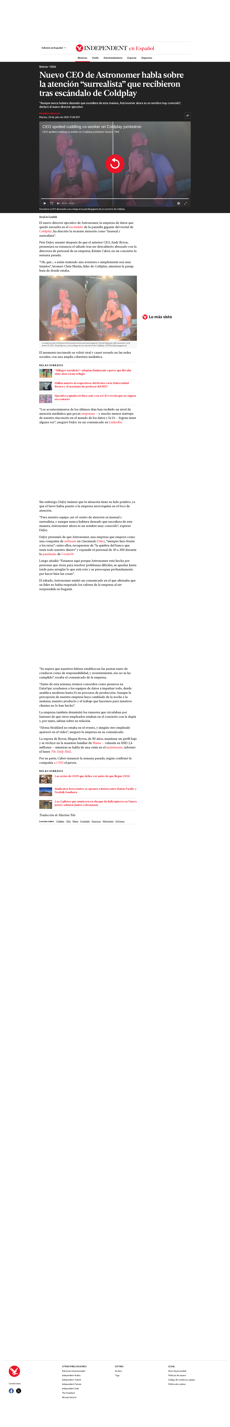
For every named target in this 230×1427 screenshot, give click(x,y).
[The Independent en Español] (115, 48)
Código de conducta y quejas (181, 1380)
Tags (117, 1375)
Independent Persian (71, 1384)
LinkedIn (115, 422)
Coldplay (45, 231)
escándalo (76, 227)
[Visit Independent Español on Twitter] (18, 1390)
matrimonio (114, 747)
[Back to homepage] (35, 1371)
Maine (97, 743)
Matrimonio (108, 821)
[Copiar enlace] (187, 115)
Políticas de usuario (177, 1375)
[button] (54, 48)
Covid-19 (67, 554)
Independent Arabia (71, 1375)
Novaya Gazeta (69, 1397)
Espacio (131, 58)
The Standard (68, 1393)
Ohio (100, 541)
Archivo (118, 1371)
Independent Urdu (70, 1389)
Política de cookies (177, 1384)
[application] (115, 164)
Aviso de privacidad (177, 1371)
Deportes (146, 58)
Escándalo (85, 821)
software (70, 541)
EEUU (53, 67)
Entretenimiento (113, 58)
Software (120, 821)
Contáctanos (15, 1384)
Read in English (48, 217)
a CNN (59, 763)
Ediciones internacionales (74, 1371)
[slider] (115, 198)
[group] (58, 203)
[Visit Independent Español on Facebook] (11, 1390)
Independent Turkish (71, 1380)
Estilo (95, 58)
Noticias (82, 58)
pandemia (49, 554)
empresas (88, 413)
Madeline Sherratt (49, 113)
